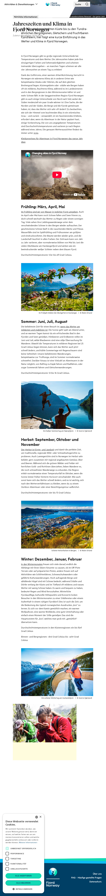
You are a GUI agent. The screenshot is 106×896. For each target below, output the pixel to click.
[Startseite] (53, 877)
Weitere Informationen (28, 842)
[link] (97, 874)
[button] (23, 889)
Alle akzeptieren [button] (23, 876)
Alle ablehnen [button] (23, 883)
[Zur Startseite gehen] (53, 4)
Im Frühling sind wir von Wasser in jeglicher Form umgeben (49, 211)
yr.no (36, 132)
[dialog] (23, 853)
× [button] (40, 817)
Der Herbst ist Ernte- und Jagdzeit (37, 449)
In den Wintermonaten (32, 564)
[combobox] (36, 817)
